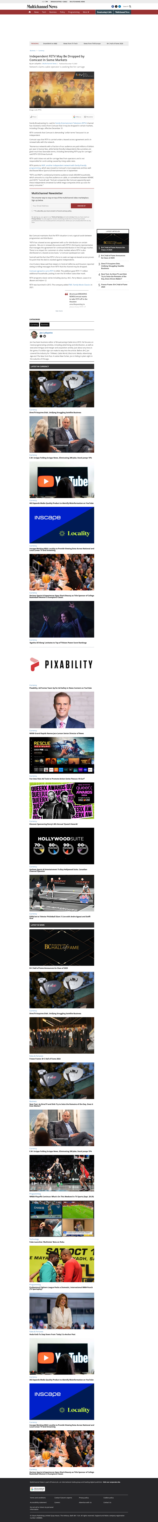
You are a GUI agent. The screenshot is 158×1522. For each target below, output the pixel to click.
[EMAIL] (45, 336)
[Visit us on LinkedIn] (119, 6)
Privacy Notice (36, 219)
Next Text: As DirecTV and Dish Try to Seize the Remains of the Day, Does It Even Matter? (114, 276)
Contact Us (107, 1502)
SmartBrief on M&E (50, 43)
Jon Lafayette (36, 64)
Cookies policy (109, 1498)
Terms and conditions (38, 1498)
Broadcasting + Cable (59, 2)
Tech (44, 12)
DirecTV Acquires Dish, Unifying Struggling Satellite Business (112, 266)
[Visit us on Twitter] (116, 6)
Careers (57, 1502)
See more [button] (59, 311)
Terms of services (57, 217)
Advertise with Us (85, 1502)
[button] (127, 6)
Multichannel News (77, 2)
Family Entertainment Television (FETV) (71, 123)
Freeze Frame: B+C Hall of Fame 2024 (114, 286)
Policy (62, 12)
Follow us (78, 117)
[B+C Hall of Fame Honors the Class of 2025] (113, 243)
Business (53, 12)
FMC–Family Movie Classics (79, 285)
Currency (41, 51)
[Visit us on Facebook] (112, 6)
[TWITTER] (41, 336)
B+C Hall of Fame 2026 (115, 43)
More (85, 12)
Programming (74, 12)
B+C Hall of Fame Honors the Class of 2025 (113, 249)
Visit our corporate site (111, 1482)
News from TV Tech (70, 43)
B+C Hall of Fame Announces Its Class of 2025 (113, 257)
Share (35, 117)
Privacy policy (84, 1498)
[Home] (30, 12)
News (36, 12)
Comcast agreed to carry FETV (41, 271)
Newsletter (90, 117)
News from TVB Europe (92, 43)
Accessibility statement (38, 1502)
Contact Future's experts (63, 1498)
